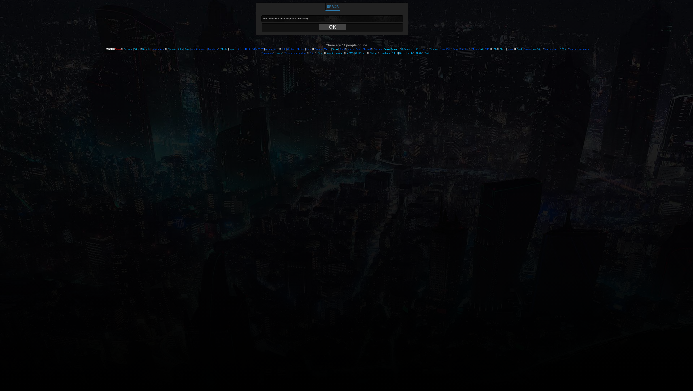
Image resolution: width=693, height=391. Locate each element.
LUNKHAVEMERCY (254, 49)
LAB (494, 49)
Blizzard (367, 49)
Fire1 (312, 53)
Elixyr (503, 49)
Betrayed (128, 49)
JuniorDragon (391, 49)
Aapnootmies (271, 49)
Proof (358, 49)
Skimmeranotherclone (296, 53)
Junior (510, 49)
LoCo (416, 49)
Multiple (301, 49)
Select (395, 53)
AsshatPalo (445, 49)
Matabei (340, 53)
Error (333, 6)
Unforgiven (406, 49)
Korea (279, 53)
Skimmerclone (551, 49)
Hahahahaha (158, 49)
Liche (239, 49)
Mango (475, 49)
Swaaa (527, 49)
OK (332, 27)
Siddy (321, 53)
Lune (308, 49)
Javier (232, 49)
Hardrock (385, 53)
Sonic (455, 49)
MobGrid (537, 49)
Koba (180, 49)
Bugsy (402, 53)
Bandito (146, 49)
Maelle (224, 49)
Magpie (330, 53)
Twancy (318, 49)
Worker (327, 49)
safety (410, 53)
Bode (427, 53)
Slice (136, 49)
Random (378, 49)
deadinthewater (199, 49)
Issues (424, 49)
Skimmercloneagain (579, 49)
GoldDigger (361, 53)
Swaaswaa (267, 53)
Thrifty (419, 53)
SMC (486, 49)
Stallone (374, 53)
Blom (187, 49)
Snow (335, 49)
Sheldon (172, 49)
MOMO (350, 53)
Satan (118, 49)
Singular (434, 49)
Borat (342, 49)
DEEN (563, 49)
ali (482, 49)
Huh (283, 49)
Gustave (291, 49)
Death (519, 49)
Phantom (464, 49)
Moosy (351, 49)
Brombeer (213, 49)
